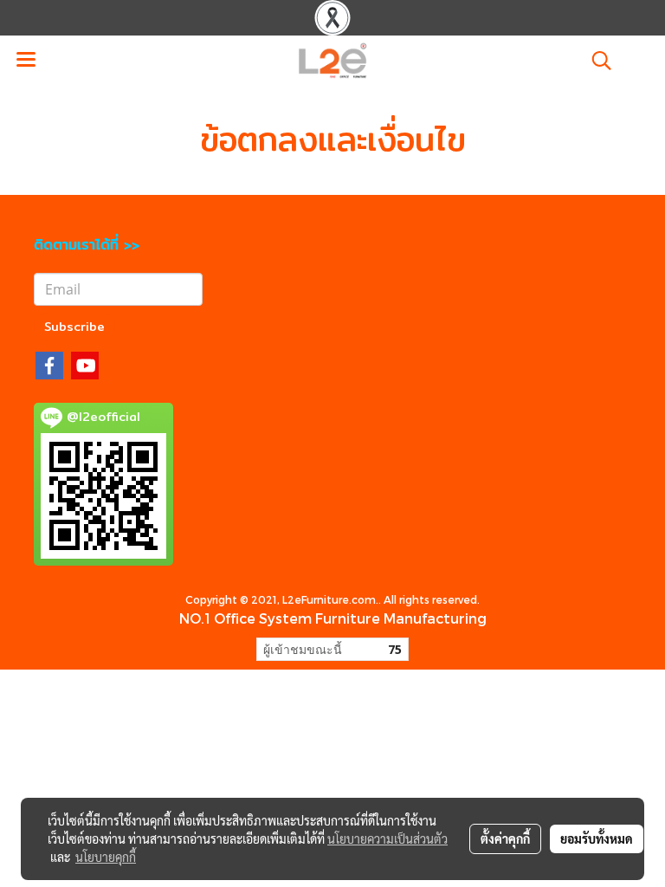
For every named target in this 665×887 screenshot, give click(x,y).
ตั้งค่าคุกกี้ (505, 838)
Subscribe (74, 326)
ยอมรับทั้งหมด (596, 838)
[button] (595, 60)
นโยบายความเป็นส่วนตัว (387, 838)
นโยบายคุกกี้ (105, 856)
